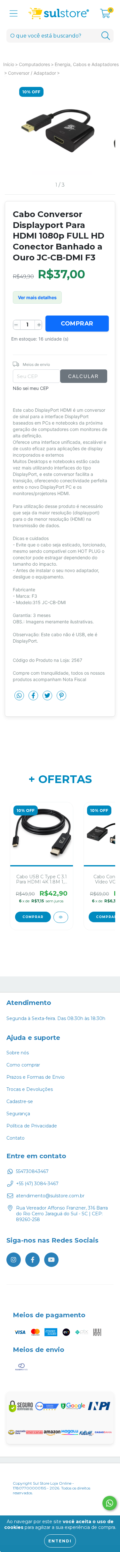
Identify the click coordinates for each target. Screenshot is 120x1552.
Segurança (18, 1114)
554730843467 (32, 1171)
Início (8, 64)
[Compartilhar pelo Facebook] (33, 698)
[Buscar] (105, 35)
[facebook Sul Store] (32, 1260)
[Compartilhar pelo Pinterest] (61, 698)
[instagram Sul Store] (13, 1260)
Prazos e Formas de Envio (35, 1077)
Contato (15, 1138)
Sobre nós (17, 1053)
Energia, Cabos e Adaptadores (87, 64)
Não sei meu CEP (31, 388)
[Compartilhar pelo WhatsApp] (19, 696)
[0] (105, 15)
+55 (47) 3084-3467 (37, 1183)
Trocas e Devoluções (29, 1089)
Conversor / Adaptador (32, 73)
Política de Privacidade (31, 1126)
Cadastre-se (19, 1101)
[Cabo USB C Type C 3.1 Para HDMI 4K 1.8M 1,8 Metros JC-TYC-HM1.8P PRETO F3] (60, 917)
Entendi (60, 1541)
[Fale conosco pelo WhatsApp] (109, 1503)
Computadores (34, 64)
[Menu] (13, 13)
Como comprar (23, 1065)
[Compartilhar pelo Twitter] (48, 698)
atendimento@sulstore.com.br (50, 1196)
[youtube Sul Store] (51, 1260)
